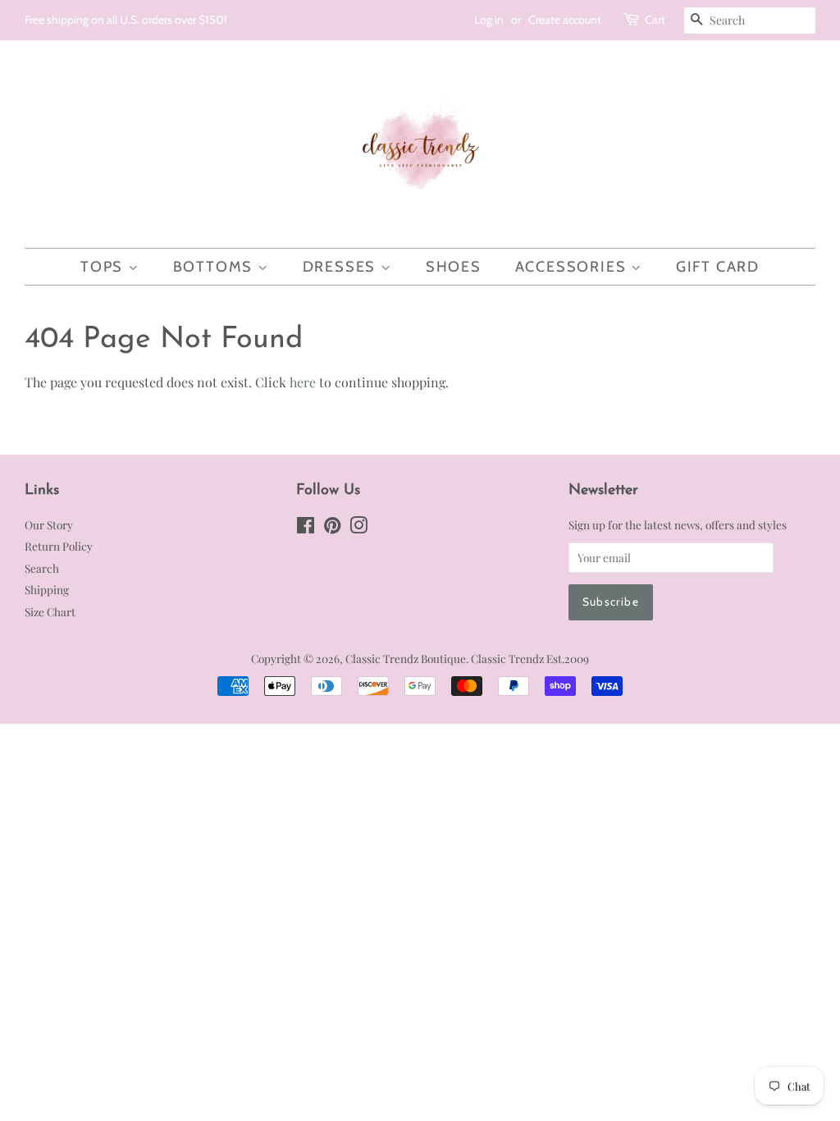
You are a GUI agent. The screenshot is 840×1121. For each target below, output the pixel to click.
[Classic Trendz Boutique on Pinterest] (332, 527)
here (303, 382)
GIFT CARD (718, 267)
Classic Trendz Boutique (405, 658)
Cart (655, 19)
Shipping (47, 589)
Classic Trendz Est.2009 (530, 658)
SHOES (454, 267)
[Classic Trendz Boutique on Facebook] (305, 527)
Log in (489, 19)
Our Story (49, 524)
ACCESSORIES (573, 267)
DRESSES (342, 267)
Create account (564, 19)
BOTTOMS (215, 267)
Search (42, 567)
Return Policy (59, 545)
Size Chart (50, 611)
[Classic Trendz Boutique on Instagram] (358, 527)
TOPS (104, 267)
